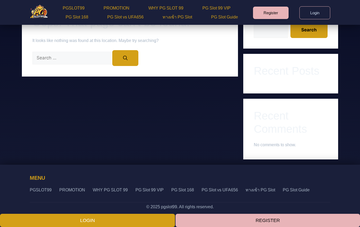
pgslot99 (169, 207)
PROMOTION (116, 8)
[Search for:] (72, 58)
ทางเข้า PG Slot (177, 17)
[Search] (125, 58)
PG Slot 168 (77, 17)
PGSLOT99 (74, 8)
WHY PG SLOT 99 (165, 8)
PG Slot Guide (224, 17)
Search (309, 29)
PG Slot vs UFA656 (125, 17)
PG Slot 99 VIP (216, 8)
